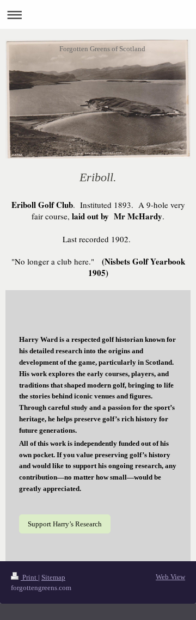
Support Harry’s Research (65, 524)
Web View (170, 577)
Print (29, 577)
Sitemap (53, 577)
